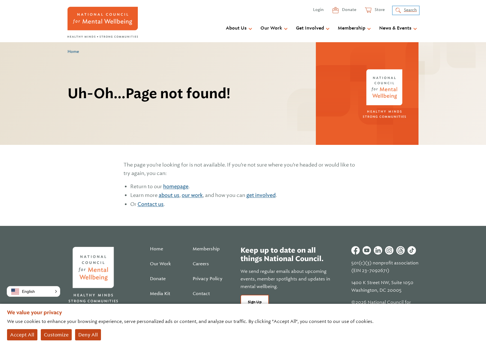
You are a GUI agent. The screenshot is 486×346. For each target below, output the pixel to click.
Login (318, 9)
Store (379, 9)
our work (192, 195)
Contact (201, 293)
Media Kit (160, 293)
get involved (261, 195)
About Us (236, 28)
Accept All (22, 335)
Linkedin (378, 250)
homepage (175, 186)
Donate (348, 9)
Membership (351, 28)
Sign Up (255, 302)
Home (73, 51)
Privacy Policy (207, 279)
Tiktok (412, 250)
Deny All (88, 335)
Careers (201, 264)
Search (410, 9)
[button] (33, 291)
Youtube (367, 250)
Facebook (355, 250)
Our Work (271, 28)
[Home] (103, 22)
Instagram (389, 250)
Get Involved (310, 28)
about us (169, 195)
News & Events (395, 28)
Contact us (151, 204)
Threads (400, 250)
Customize (56, 335)
